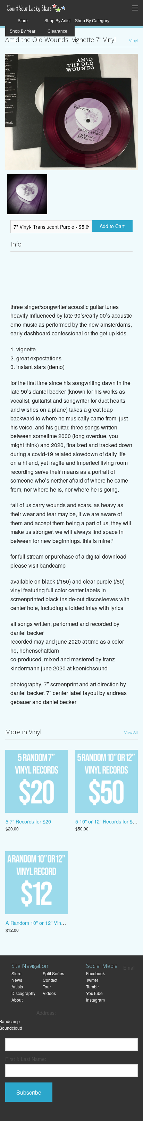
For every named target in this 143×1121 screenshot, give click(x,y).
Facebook (95, 973)
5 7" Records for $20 (28, 821)
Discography (23, 993)
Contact (50, 980)
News (16, 980)
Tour (47, 986)
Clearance (57, 31)
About (17, 1000)
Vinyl (133, 40)
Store (23, 20)
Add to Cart (112, 226)
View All (131, 732)
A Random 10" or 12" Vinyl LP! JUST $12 (51, 922)
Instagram (95, 1000)
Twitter (92, 980)
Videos (49, 993)
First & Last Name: (25, 1058)
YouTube (94, 993)
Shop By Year (22, 31)
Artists (17, 986)
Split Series (53, 973)
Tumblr (92, 986)
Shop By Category (92, 20)
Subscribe (28, 1092)
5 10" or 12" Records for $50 (106, 821)
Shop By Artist (57, 20)
